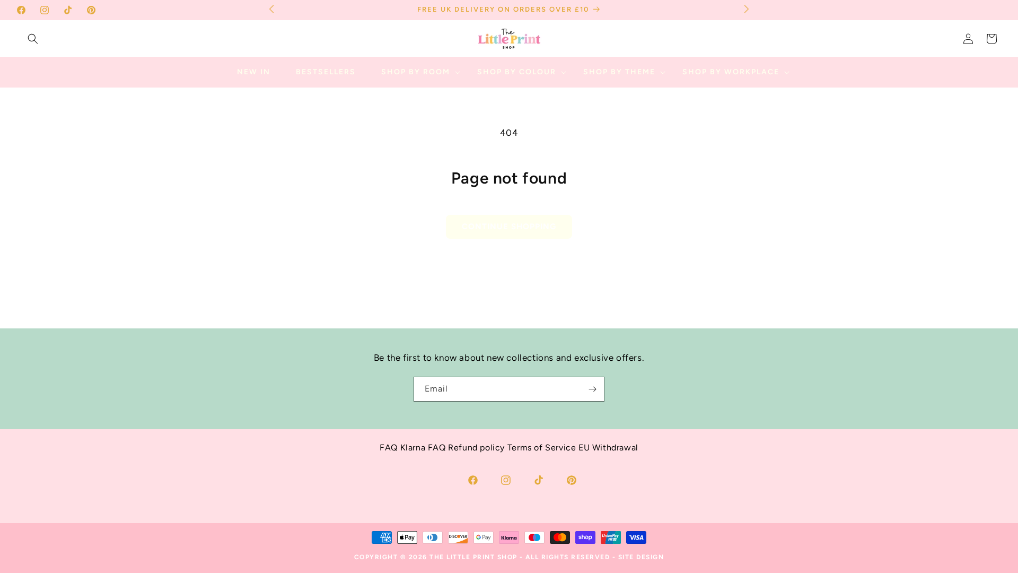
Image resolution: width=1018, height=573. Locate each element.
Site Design (641, 557)
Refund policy (476, 447)
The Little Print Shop (473, 557)
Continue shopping (509, 226)
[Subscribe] (592, 389)
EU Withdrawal (608, 447)
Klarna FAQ (423, 447)
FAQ (389, 447)
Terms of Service (541, 447)
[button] (33, 38)
